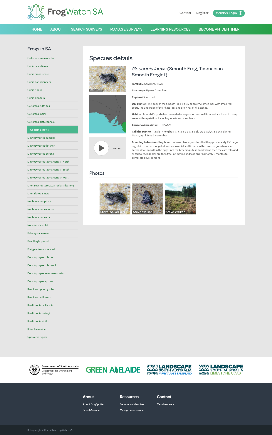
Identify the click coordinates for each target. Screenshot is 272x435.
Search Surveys (91, 410)
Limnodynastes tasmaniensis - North (48, 161)
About (56, 29)
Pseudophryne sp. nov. (40, 281)
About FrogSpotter (94, 404)
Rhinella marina (36, 329)
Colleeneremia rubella (40, 58)
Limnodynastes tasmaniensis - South (48, 169)
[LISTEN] (101, 148)
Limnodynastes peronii (40, 153)
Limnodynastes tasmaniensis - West (47, 177)
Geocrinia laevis (39, 129)
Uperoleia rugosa (37, 337)
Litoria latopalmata (38, 193)
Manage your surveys (132, 410)
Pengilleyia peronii (38, 241)
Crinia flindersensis (38, 74)
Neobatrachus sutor (38, 217)
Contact (185, 12)
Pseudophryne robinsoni (41, 265)
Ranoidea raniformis (39, 297)
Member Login (226, 12)
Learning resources (171, 29)
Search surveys (86, 29)
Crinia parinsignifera (39, 82)
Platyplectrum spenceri (41, 249)
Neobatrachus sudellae (40, 209)
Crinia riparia (34, 90)
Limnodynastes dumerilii (41, 137)
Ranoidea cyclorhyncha (40, 289)
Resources (129, 396)
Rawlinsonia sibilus (38, 321)
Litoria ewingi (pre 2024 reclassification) (50, 185)
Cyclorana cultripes (38, 105)
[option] (115, 198)
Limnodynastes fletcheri (41, 145)
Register (202, 12)
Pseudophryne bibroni (40, 257)
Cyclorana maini (36, 113)
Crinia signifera (36, 98)
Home (36, 29)
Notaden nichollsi (37, 225)
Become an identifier (219, 29)
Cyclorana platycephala (41, 121)
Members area (165, 404)
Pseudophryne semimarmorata (45, 273)
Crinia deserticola (37, 66)
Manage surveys (126, 29)
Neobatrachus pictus (39, 201)
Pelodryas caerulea (38, 233)
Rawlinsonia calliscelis (40, 305)
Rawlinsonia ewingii (39, 313)
